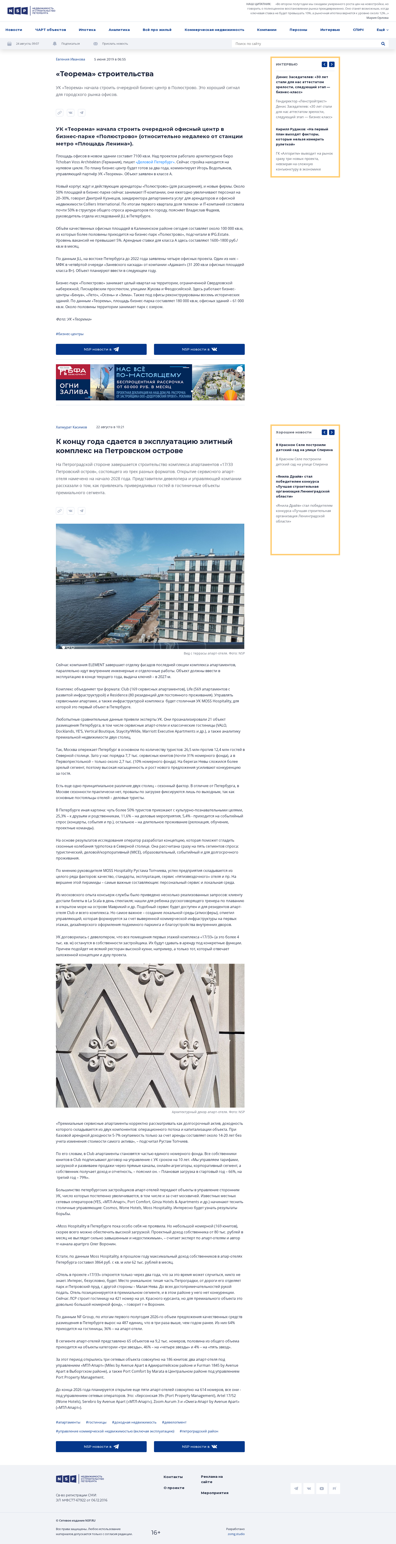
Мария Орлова (377, 18)
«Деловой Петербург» (155, 161)
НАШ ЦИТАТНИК (258, 4)
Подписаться (70, 43)
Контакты (173, 1477)
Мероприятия (214, 1493)
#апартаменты (68, 1422)
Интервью (330, 29)
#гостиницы (96, 1422)
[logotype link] (31, 11)
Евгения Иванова (70, 59)
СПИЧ (358, 29)
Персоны (298, 29)
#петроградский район (199, 1431)
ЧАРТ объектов (50, 29)
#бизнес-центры (70, 333)
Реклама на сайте (212, 1479)
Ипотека (87, 29)
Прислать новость (115, 43)
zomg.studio (236, 1534)
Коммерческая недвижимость (214, 29)
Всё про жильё (157, 29)
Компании (267, 29)
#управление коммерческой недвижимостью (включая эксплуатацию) (115, 1431)
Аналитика (119, 29)
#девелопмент (174, 1422)
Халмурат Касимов (71, 427)
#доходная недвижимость (134, 1422)
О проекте (174, 1488)
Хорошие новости (294, 432)
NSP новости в (98, 349)
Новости (14, 29)
